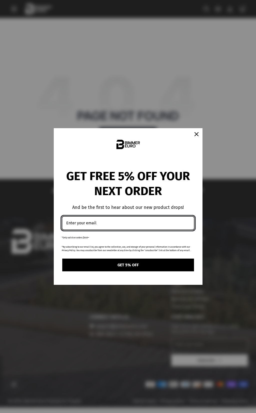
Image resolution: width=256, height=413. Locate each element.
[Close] (196, 134)
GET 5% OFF (128, 265)
